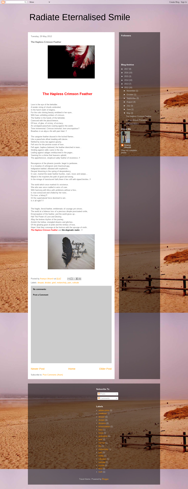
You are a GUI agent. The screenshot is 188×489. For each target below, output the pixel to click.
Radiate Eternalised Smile (79, 17)
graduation (103, 436)
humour (102, 443)
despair (41, 283)
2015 (126, 76)
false (101, 430)
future (101, 433)
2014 (126, 80)
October (130, 94)
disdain (48, 283)
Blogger (105, 479)
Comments (105, 398)
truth (100, 472)
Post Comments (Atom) (53, 375)
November (131, 91)
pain (69, 283)
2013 (126, 84)
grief (54, 283)
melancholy (61, 283)
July (129, 106)
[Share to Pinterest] (79, 278)
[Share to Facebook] (77, 278)
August (130, 102)
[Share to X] (74, 278)
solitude (75, 283)
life (100, 446)
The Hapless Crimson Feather (138, 116)
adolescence (104, 410)
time (100, 469)
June (129, 109)
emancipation (104, 426)
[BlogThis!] (71, 278)
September (131, 98)
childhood (103, 413)
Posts (102, 394)
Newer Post (38, 368)
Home (71, 368)
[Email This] (68, 278)
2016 (126, 73)
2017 (126, 69)
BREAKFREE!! (132, 124)
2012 (126, 87)
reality (101, 456)
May (129, 113)
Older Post (105, 368)
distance (102, 423)
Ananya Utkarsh (127, 146)
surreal (101, 465)
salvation (102, 459)
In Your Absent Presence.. (137, 120)
